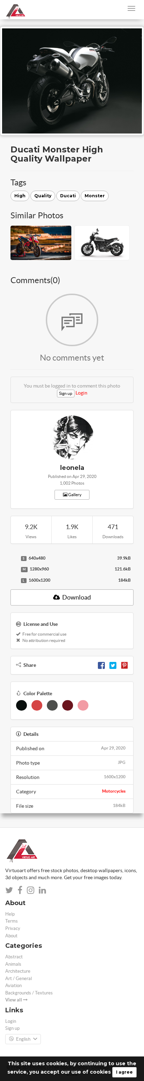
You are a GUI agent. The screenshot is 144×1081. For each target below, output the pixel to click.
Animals (13, 964)
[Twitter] (112, 665)
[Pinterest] (124, 665)
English (23, 1039)
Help (10, 914)
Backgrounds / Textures (29, 993)
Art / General (18, 978)
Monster (95, 195)
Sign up (65, 393)
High (20, 195)
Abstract (14, 956)
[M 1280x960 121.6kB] (13, 569)
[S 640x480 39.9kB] (13, 558)
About (11, 935)
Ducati (68, 195)
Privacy (12, 928)
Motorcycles (113, 791)
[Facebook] (101, 665)
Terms (11, 921)
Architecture (17, 971)
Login (81, 393)
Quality (42, 195)
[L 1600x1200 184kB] (13, 580)
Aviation (13, 985)
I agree (124, 1072)
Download (76, 597)
